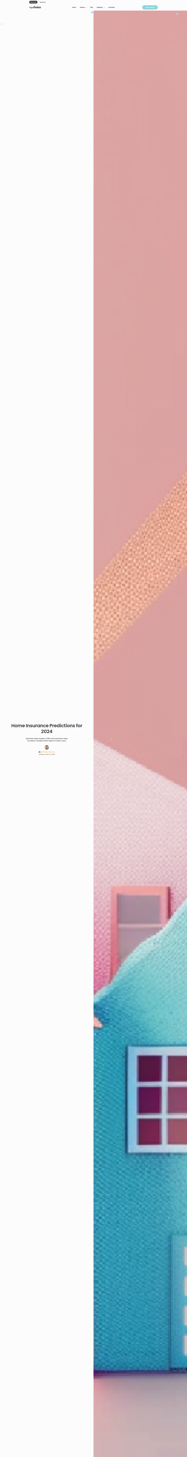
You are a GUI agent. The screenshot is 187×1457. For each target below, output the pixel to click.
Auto (74, 7)
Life (91, 7)
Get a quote (150, 7)
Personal (33, 2)
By (47, 752)
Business (43, 2)
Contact (111, 7)
